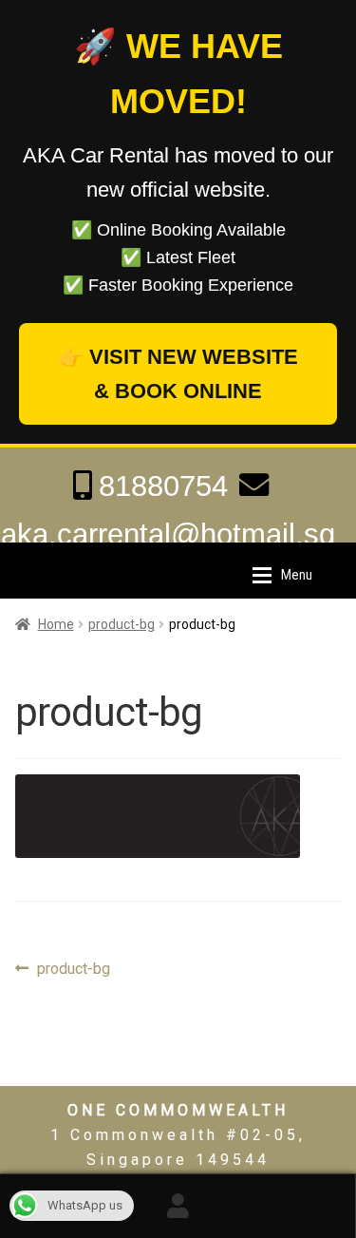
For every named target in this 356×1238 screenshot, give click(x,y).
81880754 (163, 486)
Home (56, 624)
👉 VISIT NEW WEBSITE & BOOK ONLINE (178, 374)
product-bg (121, 624)
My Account (178, 1205)
